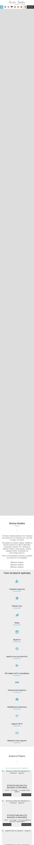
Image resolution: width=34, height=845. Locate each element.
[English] (5, 7)
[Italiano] (18, 7)
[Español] (21, 7)
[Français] (15, 7)
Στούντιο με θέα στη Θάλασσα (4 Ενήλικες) (17, 816)
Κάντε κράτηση (26, 794)
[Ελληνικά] (8, 7)
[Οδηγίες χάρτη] (25, 7)
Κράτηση (30, 7)
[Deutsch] (11, 7)
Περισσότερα (7, 794)
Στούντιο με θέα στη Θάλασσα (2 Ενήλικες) (17, 787)
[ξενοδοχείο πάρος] (17, 3)
